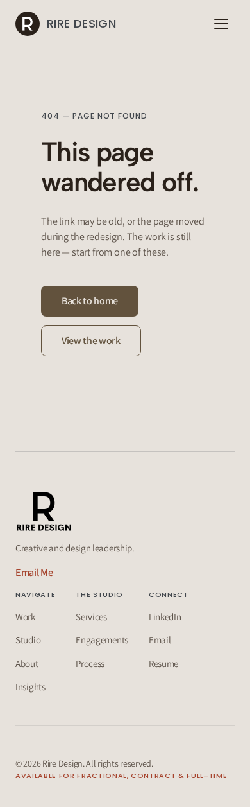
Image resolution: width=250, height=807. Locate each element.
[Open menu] (221, 23)
